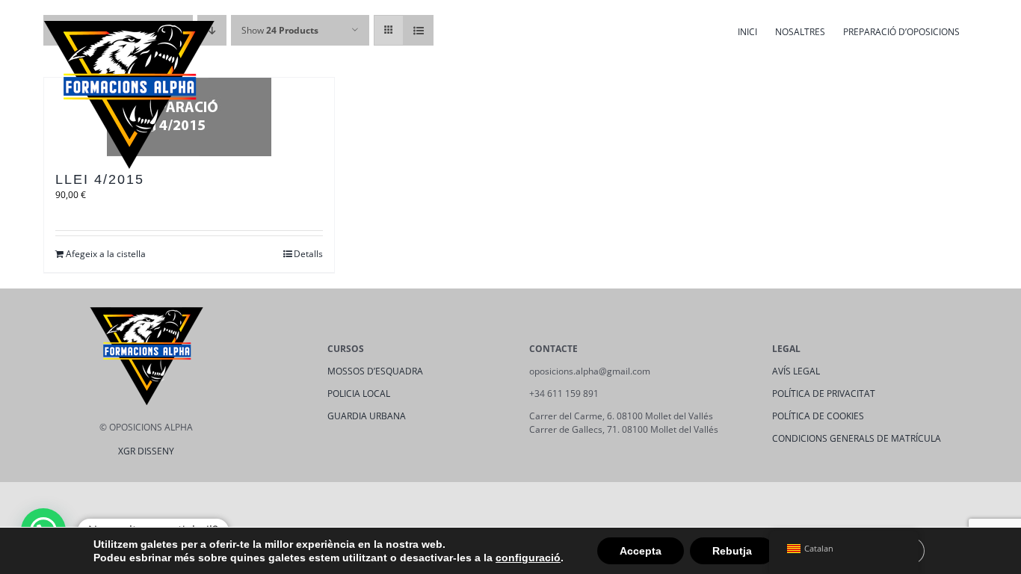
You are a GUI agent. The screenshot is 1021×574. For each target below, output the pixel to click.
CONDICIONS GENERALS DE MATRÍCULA (856, 438)
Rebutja (732, 551)
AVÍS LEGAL (796, 371)
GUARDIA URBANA (366, 416)
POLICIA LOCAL (358, 393)
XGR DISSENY (146, 451)
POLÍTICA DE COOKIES (818, 416)
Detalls (308, 253)
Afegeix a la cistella (106, 253)
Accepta (640, 551)
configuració (528, 558)
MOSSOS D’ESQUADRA (375, 371)
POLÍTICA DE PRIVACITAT (823, 393)
